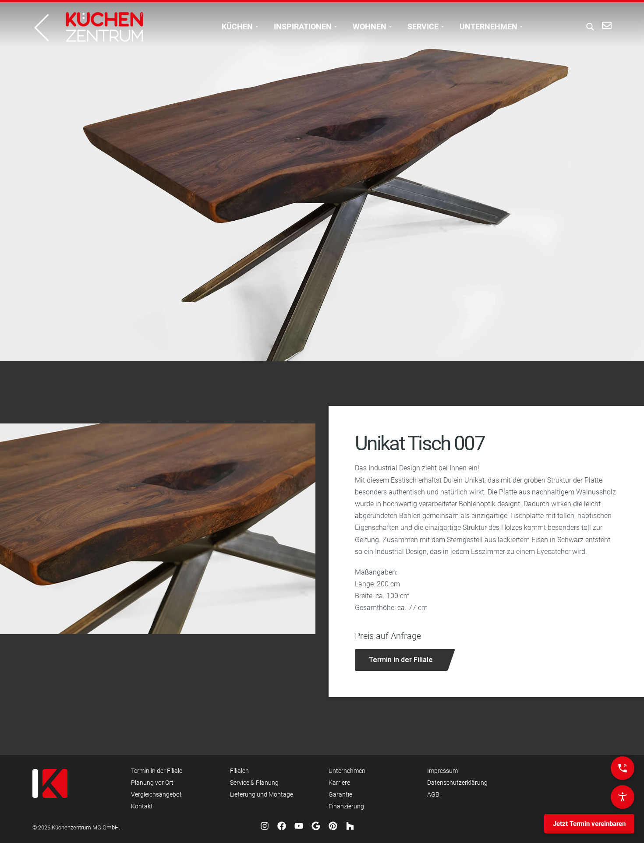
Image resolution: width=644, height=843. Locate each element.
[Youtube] (298, 826)
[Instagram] (264, 826)
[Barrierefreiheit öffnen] (622, 797)
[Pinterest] (333, 826)
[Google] (315, 826)
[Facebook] (281, 826)
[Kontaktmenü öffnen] (622, 768)
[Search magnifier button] (587, 27)
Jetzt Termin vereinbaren (589, 824)
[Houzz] (350, 826)
